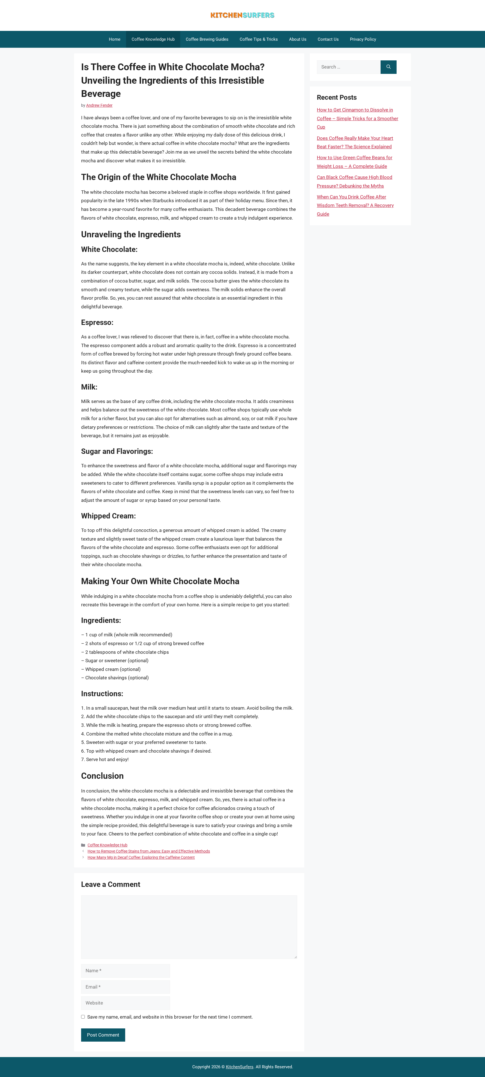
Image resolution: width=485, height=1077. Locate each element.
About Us (297, 39)
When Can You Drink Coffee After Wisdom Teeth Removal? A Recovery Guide (355, 205)
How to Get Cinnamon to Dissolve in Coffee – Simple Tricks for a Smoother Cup (357, 118)
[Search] (389, 67)
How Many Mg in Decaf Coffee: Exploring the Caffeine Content (141, 857)
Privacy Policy (363, 39)
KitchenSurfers (239, 1066)
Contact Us (328, 39)
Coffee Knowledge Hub (153, 39)
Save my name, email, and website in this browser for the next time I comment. (170, 1017)
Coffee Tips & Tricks (259, 39)
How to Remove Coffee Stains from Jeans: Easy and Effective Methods (149, 851)
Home (114, 39)
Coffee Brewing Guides (207, 39)
